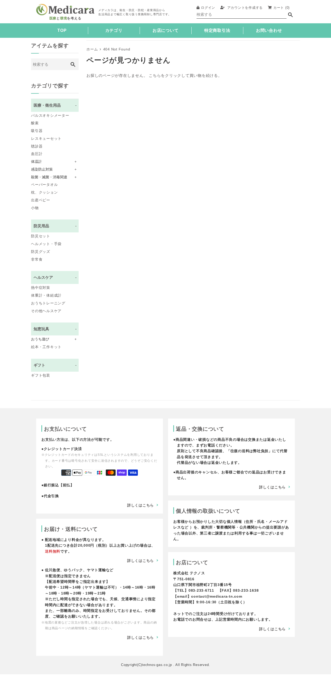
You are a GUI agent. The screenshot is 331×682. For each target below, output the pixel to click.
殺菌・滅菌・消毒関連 (54, 177)
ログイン (208, 8)
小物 (35, 208)
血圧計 (36, 154)
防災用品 (55, 226)
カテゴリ (114, 30)
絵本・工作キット (46, 347)
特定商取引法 (217, 30)
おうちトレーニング (48, 303)
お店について (166, 30)
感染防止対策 (54, 169)
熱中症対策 (40, 288)
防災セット (40, 236)
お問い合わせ (269, 30)
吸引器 (36, 131)
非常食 (36, 259)
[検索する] (290, 14)
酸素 (35, 123)
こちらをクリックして (169, 75)
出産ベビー (40, 200)
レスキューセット (46, 139)
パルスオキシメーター (50, 116)
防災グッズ (40, 252)
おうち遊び (54, 339)
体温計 (54, 162)
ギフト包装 (40, 375)
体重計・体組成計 (46, 295)
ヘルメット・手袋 (46, 244)
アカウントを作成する (244, 8)
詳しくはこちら (140, 505)
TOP (61, 30)
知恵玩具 (55, 329)
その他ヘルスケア (46, 311)
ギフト (55, 365)
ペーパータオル (44, 185)
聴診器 (36, 146)
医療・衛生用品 (55, 105)
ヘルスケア (55, 277)
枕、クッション (44, 192)
